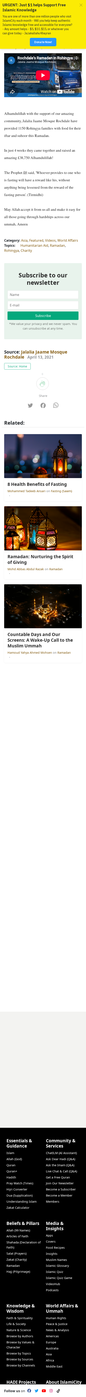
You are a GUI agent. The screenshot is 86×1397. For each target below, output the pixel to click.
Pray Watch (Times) (19, 1183)
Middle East (54, 1366)
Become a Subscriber (61, 1189)
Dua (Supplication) (19, 1195)
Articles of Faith (17, 1236)
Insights (51, 1254)
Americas (52, 1336)
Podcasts (52, 1290)
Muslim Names (56, 1260)
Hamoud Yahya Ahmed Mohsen (30, 653)
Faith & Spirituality (19, 1318)
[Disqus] (43, 1064)
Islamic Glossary (57, 1266)
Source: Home (17, 366)
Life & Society (16, 1324)
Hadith (11, 1177)
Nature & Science (18, 1330)
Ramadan (57, 245)
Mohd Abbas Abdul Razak (26, 569)
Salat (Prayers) (16, 1253)
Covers (51, 1241)
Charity (26, 250)
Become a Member (59, 1195)
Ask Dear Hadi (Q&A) (60, 1159)
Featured (36, 240)
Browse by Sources (19, 1359)
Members (52, 1201)
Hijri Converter (16, 1189)
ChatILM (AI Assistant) (61, 1153)
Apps (49, 1235)
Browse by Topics (18, 1353)
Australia (52, 1348)
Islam (10, 1153)
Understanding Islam (21, 1201)
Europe (51, 1342)
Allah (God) (14, 1159)
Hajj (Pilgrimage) (18, 1272)
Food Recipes (55, 1248)
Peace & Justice (56, 1324)
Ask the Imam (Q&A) (60, 1165)
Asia (24, 240)
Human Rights (56, 1318)
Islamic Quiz (54, 1272)
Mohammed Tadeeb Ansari (27, 491)
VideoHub (53, 1284)
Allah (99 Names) (18, 1230)
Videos (50, 240)
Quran (10, 1165)
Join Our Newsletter (60, 1183)
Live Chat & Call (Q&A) (61, 1171)
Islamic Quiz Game (59, 1278)
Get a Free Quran (58, 1177)
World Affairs (67, 240)
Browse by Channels (20, 1365)
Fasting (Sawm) (61, 491)
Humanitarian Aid (34, 245)
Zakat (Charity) (16, 1260)
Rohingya (11, 250)
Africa (50, 1360)
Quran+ (11, 1171)
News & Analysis (57, 1330)
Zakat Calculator (17, 1208)
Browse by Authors (19, 1336)
